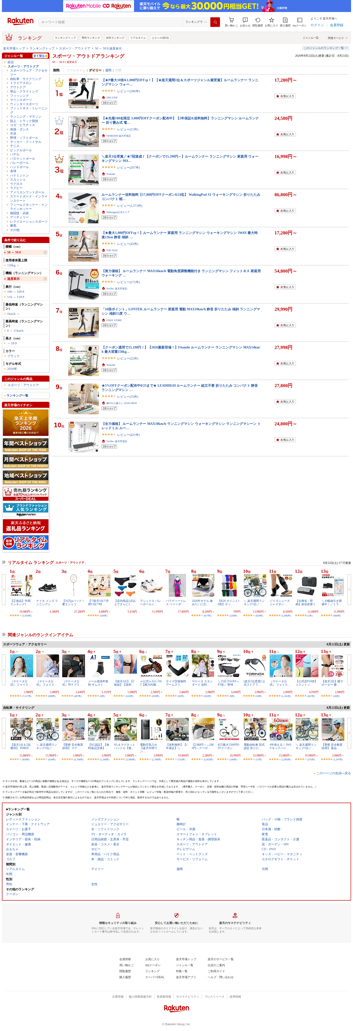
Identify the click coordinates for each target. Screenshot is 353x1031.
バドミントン (19, 175)
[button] (245, 22)
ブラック (13, 356)
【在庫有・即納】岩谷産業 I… (306, 602)
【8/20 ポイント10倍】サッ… (228, 602)
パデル (14, 154)
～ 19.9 (12, 343)
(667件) (311, 696)
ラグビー (16, 188)
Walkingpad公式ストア (118, 212)
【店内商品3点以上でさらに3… (125, 602)
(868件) (337, 615)
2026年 (12, 369)
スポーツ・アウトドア (74, 48)
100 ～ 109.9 (15, 291)
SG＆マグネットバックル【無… (124, 746)
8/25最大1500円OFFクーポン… (228, 746)
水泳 (13, 133)
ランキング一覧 (17, 395)
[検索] (215, 22)
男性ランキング (91, 37)
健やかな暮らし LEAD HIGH (121, 403)
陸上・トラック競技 (24, 121)
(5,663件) (208, 759)
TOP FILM (111, 250)
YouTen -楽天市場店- (117, 288)
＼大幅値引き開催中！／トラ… (332, 602)
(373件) (311, 759)
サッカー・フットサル (25, 142)
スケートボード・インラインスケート (29, 198)
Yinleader (110, 174)
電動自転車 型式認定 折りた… (254, 746)
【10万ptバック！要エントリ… (73, 602)
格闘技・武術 (19, 213)
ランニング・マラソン (25, 116)
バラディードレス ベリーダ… (176, 602)
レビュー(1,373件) (129, 205)
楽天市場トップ (14, 48)
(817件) (207, 615)
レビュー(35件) (127, 396)
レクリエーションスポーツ (29, 221)
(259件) (155, 696)
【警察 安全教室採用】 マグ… (72, 746)
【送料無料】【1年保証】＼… (177, 746)
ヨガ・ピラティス (22, 125)
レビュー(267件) (128, 167)
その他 (14, 230)
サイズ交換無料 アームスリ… (176, 683)
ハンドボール (19, 167)
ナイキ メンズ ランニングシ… (47, 602)
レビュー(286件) (128, 91)
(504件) (103, 615)
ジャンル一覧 (311, 37)
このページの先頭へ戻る (333, 773)
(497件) (77, 696)
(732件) (181, 759)
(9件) (232, 696)
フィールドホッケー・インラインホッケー (29, 207)
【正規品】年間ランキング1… (20, 602)
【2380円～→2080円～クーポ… (202, 746)
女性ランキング (115, 37)
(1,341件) (286, 696)
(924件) (259, 615)
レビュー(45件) (127, 244)
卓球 (13, 171)
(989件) (51, 696)
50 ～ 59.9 (14, 252)
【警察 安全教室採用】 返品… (332, 746)
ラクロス (16, 184)
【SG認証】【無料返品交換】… (98, 746)
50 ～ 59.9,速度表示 (108, 48)
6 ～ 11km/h (15, 330)
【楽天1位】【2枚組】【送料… (124, 683)
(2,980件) (130, 759)
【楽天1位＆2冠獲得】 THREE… (21, 746)
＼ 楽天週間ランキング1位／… (254, 602)
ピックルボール (21, 150)
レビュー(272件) (128, 282)
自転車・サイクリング (25, 79)
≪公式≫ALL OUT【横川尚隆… (151, 683)
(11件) (259, 759)
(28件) (336, 696)
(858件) (26, 759)
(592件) (207, 696)
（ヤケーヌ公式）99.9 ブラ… (72, 683)
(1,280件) (104, 759)
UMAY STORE (114, 320)
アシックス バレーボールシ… (150, 602)
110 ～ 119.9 (15, 297)
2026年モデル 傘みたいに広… (202, 602)
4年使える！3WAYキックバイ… (281, 746)
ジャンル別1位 (160, 37)
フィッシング (19, 96)
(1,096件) (286, 615)
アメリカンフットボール (27, 192)
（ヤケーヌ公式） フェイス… (20, 683)
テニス (14, 146)
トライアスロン (21, 83)
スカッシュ (18, 179)
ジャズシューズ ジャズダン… (280, 602)
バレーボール (19, 163)
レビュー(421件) (128, 435)
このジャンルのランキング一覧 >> (326, 48)
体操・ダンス (19, 129)
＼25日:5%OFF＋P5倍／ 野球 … (228, 683)
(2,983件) (286, 759)
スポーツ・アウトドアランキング (88, 56)
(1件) (309, 615)
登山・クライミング (24, 91)
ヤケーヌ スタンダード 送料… (202, 683)
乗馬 (13, 225)
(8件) (102, 696)
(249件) (233, 759)
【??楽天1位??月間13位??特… (98, 602)
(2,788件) (156, 759)
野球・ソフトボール (24, 138)
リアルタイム (138, 37)
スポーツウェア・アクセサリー (29, 72)
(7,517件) (26, 696)
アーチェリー (19, 217)
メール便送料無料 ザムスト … (98, 683)
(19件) (259, 696)
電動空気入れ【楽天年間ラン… (148, 748)
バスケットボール (22, 158)
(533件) (129, 696)
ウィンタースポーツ (24, 104)
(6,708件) (78, 759)
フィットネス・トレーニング (29, 110)
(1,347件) (338, 759)
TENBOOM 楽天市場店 (118, 135)
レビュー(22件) (127, 358)
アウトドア (18, 87)
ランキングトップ (65, 37)
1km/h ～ (13, 314)
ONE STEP (112, 97)
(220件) (233, 615)
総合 (11, 62)
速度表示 (13, 279)
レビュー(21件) (127, 129)
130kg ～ (13, 265)
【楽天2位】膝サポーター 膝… (332, 683)
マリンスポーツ (21, 100)
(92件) (181, 696)
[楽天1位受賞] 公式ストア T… (254, 683)
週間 (108, 70)
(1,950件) (26, 615)
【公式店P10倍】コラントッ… (306, 683)
